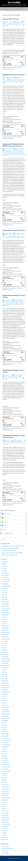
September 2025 (6, 586)
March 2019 (4, 758)
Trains (12, 81)
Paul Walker (15, 24)
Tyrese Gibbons (8, 237)
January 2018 (5, 789)
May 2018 (4, 780)
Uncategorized (5, 850)
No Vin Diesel (10, 377)
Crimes (7, 23)
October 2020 (5, 716)
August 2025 (5, 588)
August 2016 (5, 826)
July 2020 (4, 722)
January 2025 (5, 603)
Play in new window (11, 67)
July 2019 (4, 749)
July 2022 (4, 669)
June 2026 (4, 566)
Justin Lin (8, 152)
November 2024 (5, 608)
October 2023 (5, 636)
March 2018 (4, 784)
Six (6, 154)
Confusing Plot (21, 150)
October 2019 (5, 742)
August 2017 (5, 800)
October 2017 (5, 795)
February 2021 (5, 707)
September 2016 (6, 824)
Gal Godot (5, 236)
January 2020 (5, 736)
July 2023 (4, 643)
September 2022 (6, 665)
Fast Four (17, 301)
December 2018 (5, 764)
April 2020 (4, 729)
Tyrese (20, 377)
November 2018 (5, 766)
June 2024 (4, 619)
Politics (20, 24)
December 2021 (5, 685)
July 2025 (4, 590)
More (12, 69)
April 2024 (4, 623)
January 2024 (5, 630)
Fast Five (19, 234)
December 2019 (5, 738)
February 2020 (5, 733)
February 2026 (5, 575)
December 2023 (5, 632)
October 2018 (5, 769)
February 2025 (5, 601)
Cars (15, 78)
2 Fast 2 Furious (7, 376)
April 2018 (4, 782)
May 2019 (4, 753)
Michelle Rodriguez (21, 80)
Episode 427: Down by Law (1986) (10, 548)
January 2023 (5, 656)
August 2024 (5, 614)
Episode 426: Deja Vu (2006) (8, 550)
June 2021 (4, 698)
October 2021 (5, 689)
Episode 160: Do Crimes (11, 19)
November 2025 (5, 581)
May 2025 (4, 595)
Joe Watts (7, 24)
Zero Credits (21, 237)
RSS (9, 69)
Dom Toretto (5, 151)
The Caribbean (16, 304)
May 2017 (4, 806)
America (5, 301)
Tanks (8, 154)
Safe (18, 236)
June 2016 (4, 830)
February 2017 (5, 813)
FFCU (4, 80)
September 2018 (6, 771)
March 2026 (4, 573)
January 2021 (5, 709)
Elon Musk (11, 23)
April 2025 (4, 597)
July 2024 (4, 617)
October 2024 (5, 610)
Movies (11, 24)
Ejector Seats (14, 376)
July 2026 (4, 564)
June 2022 (4, 672)
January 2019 (5, 762)
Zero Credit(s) (18, 21)
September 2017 (6, 797)
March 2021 (4, 705)
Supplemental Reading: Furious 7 (14, 75)
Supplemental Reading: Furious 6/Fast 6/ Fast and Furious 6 (13, 145)
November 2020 (5, 714)
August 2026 (5, 562)
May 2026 (4, 568)
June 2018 (4, 777)
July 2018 (4, 775)
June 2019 (4, 751)
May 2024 (4, 621)
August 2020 (5, 720)
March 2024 (4, 625)
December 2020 (5, 711)
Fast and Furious (17, 23)
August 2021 (5, 694)
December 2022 (5, 658)
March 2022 (4, 678)
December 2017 (5, 791)
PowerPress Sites (16, 858)
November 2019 (5, 740)
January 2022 (5, 683)
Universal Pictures (13, 154)
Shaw (4, 154)
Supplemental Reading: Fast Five (14, 230)
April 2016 (4, 835)
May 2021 (4, 700)
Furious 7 (8, 80)
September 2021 (6, 692)
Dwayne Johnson (20, 78)
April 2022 (4, 676)
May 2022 (4, 674)
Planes (9, 81)
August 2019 (5, 747)
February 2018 (5, 786)
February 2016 (5, 839)
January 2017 (5, 815)
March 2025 (4, 599)
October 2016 (5, 822)
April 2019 (4, 755)
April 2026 (4, 570)
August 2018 (5, 773)
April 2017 (4, 808)
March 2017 (4, 811)
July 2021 (4, 696)
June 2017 (4, 804)
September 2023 (6, 639)
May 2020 (4, 727)
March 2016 (4, 837)
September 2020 (6, 718)
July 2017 (4, 802)
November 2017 (5, 793)
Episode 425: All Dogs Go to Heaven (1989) (12, 552)
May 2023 (4, 647)
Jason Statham (13, 80)
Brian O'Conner (8, 150)
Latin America (7, 302)
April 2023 (4, 650)
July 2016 (4, 828)
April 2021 (4, 703)
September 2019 (6, 744)
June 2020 (4, 725)
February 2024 (5, 628)
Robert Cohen (13, 441)
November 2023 (5, 634)
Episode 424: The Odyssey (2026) (10, 555)
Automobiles (11, 78)
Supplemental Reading (19, 148)
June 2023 (4, 645)
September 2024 (6, 612)
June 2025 (4, 592)
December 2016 (5, 817)
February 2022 (5, 681)
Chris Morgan (14, 150)
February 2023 (5, 654)
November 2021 (5, 687)
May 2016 (4, 833)
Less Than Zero (5, 846)
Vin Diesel (16, 81)
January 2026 (5, 577)
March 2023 (4, 652)
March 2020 (4, 731)
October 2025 (5, 584)
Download (19, 67)
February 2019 (5, 760)
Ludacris (9, 236)
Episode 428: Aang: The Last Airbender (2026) (12, 546)
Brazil (5, 234)
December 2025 (5, 579)
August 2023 (5, 641)
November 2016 (5, 819)
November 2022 (5, 661)
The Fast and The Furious (12, 442)
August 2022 (5, 667)
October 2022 (5, 663)
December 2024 (5, 606)
